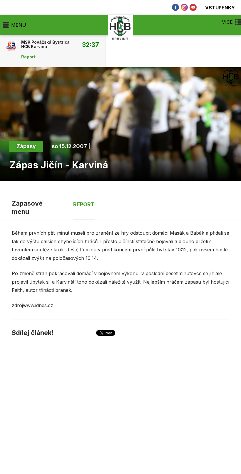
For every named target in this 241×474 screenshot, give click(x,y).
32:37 (90, 44)
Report (28, 57)
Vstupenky (220, 7)
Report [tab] (84, 204)
